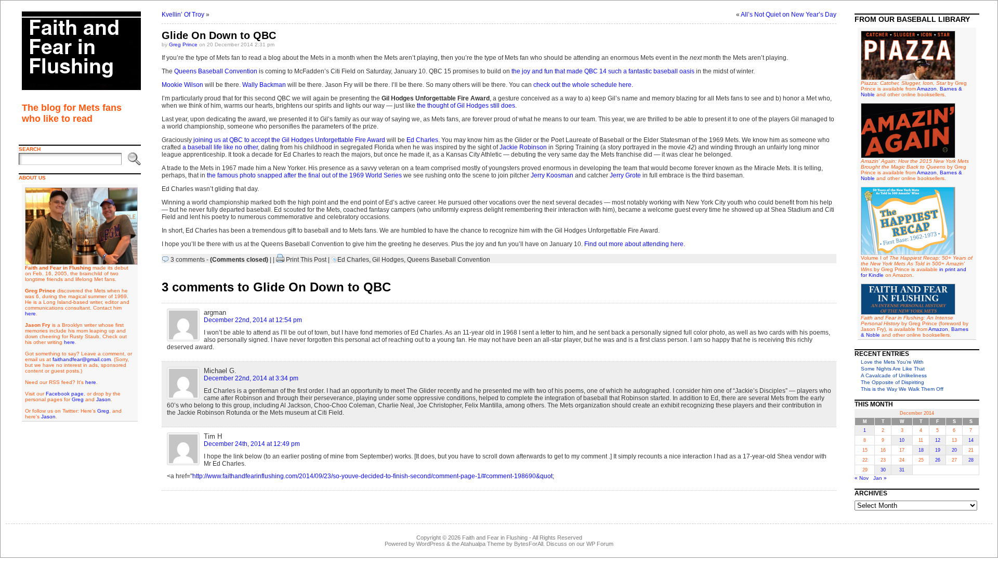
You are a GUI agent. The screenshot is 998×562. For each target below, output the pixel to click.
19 (937, 450)
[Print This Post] (280, 259)
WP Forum (599, 544)
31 (901, 469)
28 (971, 460)
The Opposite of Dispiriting (892, 382)
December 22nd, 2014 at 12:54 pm (253, 320)
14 (971, 440)
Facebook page (65, 394)
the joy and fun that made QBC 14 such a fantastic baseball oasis (602, 71)
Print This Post (306, 259)
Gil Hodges (388, 259)
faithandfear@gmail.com (81, 359)
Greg (78, 399)
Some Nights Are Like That (893, 369)
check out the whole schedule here (582, 84)
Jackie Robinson (523, 147)
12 (937, 440)
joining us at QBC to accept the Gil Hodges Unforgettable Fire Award (289, 140)
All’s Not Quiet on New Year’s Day (788, 14)
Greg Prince (183, 44)
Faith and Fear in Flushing (495, 537)
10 (901, 440)
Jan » (880, 478)
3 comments (187, 259)
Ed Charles (422, 140)
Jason (103, 399)
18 (921, 450)
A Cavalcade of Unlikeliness (894, 375)
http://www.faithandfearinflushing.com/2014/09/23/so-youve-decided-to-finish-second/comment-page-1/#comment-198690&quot (372, 476)
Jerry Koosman (552, 175)
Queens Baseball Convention (215, 71)
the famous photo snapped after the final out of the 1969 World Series (304, 175)
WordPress (430, 544)
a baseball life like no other (220, 147)
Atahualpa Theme (483, 544)
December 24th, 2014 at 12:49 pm (252, 444)
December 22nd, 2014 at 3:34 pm (251, 378)
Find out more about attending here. (634, 244)
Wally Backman (264, 84)
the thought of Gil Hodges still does (466, 105)
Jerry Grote (625, 175)
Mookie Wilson (182, 84)
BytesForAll (528, 544)
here (30, 313)
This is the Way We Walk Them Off (902, 389)
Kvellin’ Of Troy (183, 14)
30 (883, 469)
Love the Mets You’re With (892, 362)
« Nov (862, 478)
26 (937, 460)
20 (954, 450)
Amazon (927, 89)
